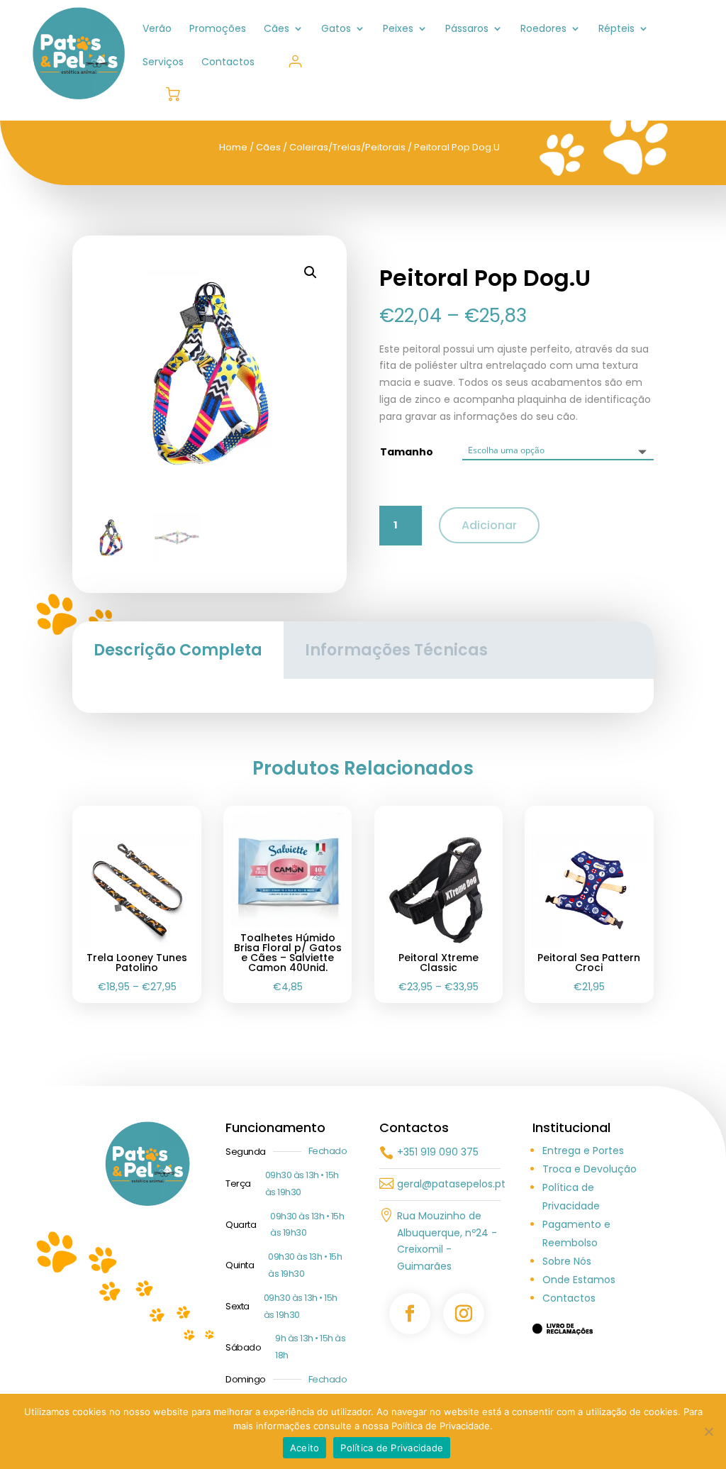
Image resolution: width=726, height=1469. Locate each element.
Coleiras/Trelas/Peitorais (347, 147)
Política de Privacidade (391, 1447)
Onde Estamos (578, 1280)
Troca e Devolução (589, 1169)
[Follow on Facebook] (409, 1313)
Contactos (228, 63)
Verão (157, 29)
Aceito (305, 1447)
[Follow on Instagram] (463, 1313)
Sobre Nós (566, 1261)
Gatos (336, 29)
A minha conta (295, 61)
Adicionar (489, 525)
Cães (276, 29)
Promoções (217, 29)
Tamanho (406, 452)
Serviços (163, 63)
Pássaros (466, 29)
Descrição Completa (178, 650)
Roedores (543, 29)
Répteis (616, 29)
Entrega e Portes (583, 1150)
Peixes (398, 29)
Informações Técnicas (396, 650)
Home (233, 147)
